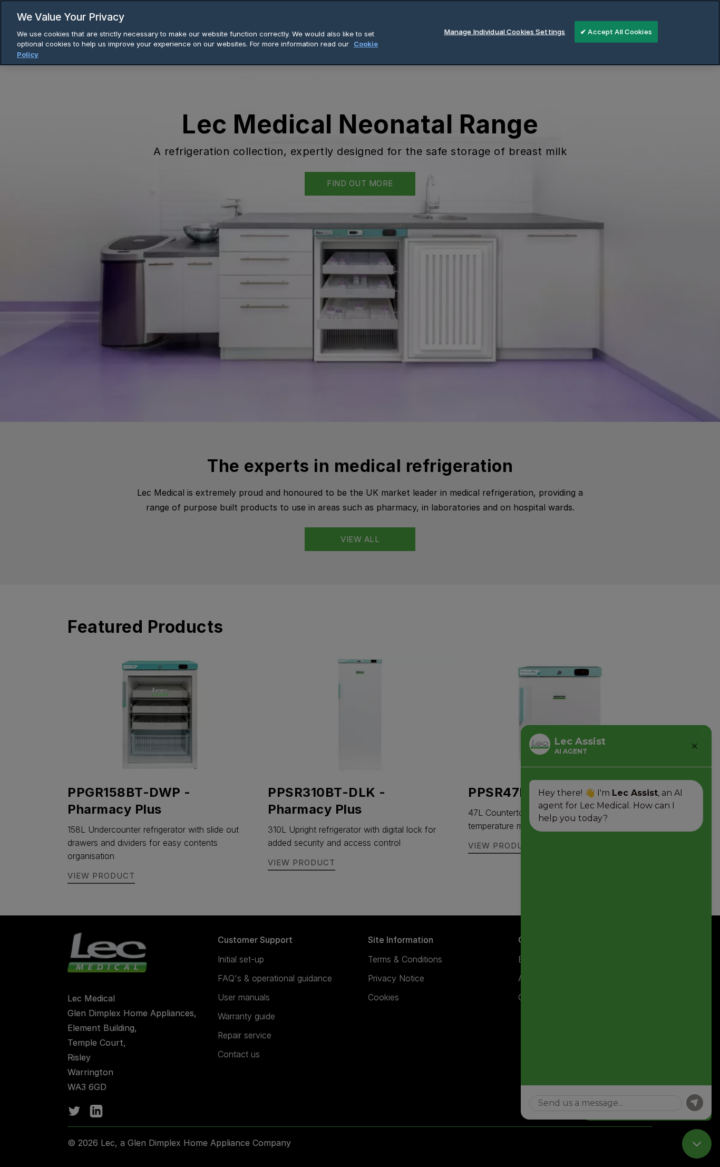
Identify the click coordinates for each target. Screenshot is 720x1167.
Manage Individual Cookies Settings (504, 31)
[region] (360, 32)
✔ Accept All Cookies (616, 31)
